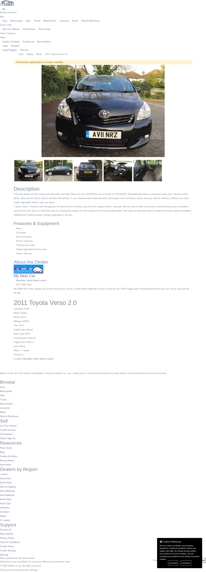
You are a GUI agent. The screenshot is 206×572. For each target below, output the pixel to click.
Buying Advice (7, 460)
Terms (10, 570)
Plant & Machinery (90, 20)
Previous (9, 111)
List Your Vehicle (8, 425)
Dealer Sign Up (7, 438)
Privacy (3, 570)
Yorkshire (4, 507)
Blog (2, 452)
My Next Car (24, 276)
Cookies (18, 570)
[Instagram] (6, 377)
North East (5, 503)
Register (15, 45)
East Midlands (7, 495)
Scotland (4, 511)
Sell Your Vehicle (11, 29)
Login (5, 45)
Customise (186, 563)
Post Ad (24, 50)
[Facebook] (1, 377)
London (4, 474)
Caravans (64, 20)
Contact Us (28, 41)
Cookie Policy (7, 546)
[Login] (1, 8)
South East (5, 478)
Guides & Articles (11, 41)
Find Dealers (29, 29)
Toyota (29, 54)
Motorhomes (50, 20)
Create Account (8, 430)
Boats (75, 20)
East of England (8, 486)
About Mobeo (43, 41)
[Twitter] (3, 377)
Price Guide (44, 29)
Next (196, 111)
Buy (2, 16)
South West (6, 482)
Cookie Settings (8, 550)
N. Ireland (5, 520)
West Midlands (7, 491)
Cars (5, 20)
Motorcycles (16, 20)
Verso (39, 54)
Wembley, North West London (31, 280)
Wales (3, 516)
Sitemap (4, 554)
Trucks (37, 20)
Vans (28, 20)
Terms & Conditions (10, 542)
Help (2, 37)
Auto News (5, 464)
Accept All (173, 563)
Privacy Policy (7, 538)
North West (5, 499)
